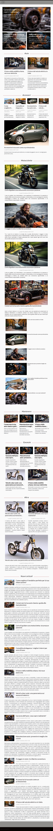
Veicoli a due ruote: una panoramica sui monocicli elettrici (14, 485)
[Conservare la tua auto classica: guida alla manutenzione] (26, 292)
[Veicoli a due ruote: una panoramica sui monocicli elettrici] (15, 474)
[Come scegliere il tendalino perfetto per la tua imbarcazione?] (9, 101)
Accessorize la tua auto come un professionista (19, 147)
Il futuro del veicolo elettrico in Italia (42, 109)
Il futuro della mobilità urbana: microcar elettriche (41, 426)
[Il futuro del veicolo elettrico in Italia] (38, 63)
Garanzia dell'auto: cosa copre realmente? (14, 10)
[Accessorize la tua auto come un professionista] (32, 101)
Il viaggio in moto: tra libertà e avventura (18, 229)
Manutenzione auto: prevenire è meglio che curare (37, 36)
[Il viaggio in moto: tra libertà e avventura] (26, 215)
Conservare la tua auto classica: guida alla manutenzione (23, 306)
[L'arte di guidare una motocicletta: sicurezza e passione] (26, 177)
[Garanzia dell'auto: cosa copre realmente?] (26, 19)
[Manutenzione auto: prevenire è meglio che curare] (16, 369)
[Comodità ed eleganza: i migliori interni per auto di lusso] (21, 101)
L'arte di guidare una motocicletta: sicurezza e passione (22, 190)
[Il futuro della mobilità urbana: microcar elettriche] (14, 63)
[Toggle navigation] (3, 2)
